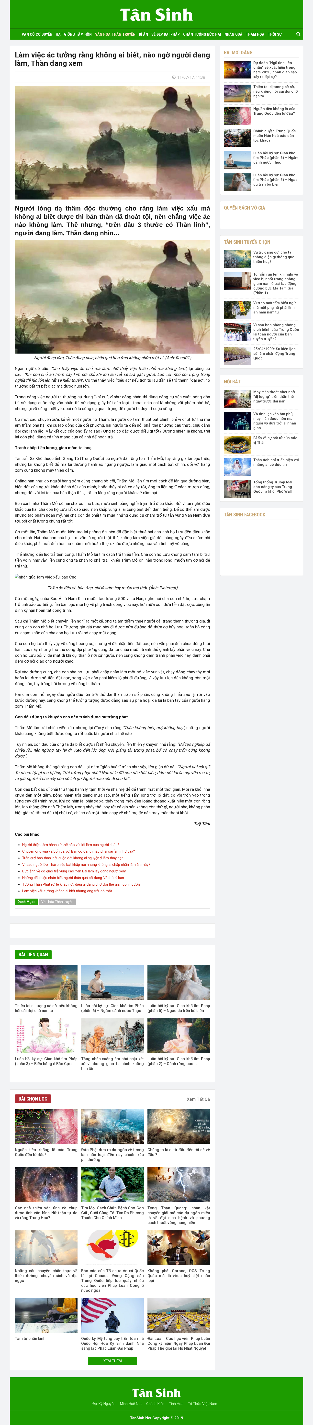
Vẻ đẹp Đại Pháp (165, 34)
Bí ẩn (143, 34)
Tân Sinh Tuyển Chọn (247, 242)
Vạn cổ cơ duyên (37, 34)
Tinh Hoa (176, 1404)
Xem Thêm (112, 1361)
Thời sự (275, 34)
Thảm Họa (255, 34)
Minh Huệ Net (131, 1404)
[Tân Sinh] (156, 13)
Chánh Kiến (155, 1404)
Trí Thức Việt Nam (202, 1404)
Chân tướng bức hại (202, 34)
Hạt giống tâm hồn (74, 34)
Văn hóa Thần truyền (115, 34)
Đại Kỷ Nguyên (103, 1404)
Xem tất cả (198, 1099)
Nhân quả (233, 34)
